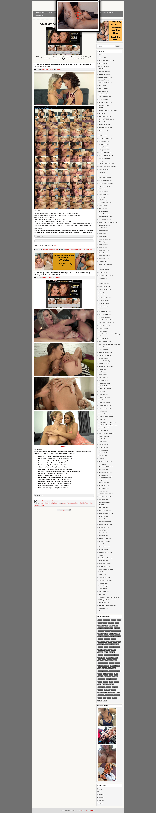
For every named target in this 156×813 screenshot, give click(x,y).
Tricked (100, 697)
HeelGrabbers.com (103, 303)
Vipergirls (100, 803)
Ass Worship (111, 622)
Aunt (117, 622)
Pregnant (100, 676)
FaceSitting (101, 644)
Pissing (111, 673)
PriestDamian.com (103, 482)
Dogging (113, 638)
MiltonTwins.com (103, 400)
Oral (91, 249)
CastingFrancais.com (104, 158)
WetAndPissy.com (103, 602)
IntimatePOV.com (103, 338)
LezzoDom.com (102, 374)
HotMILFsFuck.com (104, 317)
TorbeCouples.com (103, 572)
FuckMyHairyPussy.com (105, 264)
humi (117, 654)
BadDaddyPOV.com (104, 94)
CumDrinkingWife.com (104, 180)
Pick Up (105, 673)
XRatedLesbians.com (104, 611)
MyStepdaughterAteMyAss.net (107, 422)
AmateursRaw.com (103, 80)
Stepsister (101, 689)
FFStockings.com (103, 242)
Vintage (114, 697)
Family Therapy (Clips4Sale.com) (108, 222)
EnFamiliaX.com (103, 211)
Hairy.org (101, 292)
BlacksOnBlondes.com (105, 127)
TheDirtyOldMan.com (104, 563)
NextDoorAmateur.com (105, 439)
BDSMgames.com (103, 105)
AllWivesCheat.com (104, 71)
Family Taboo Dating (54, 12)
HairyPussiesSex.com (104, 297)
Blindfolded (101, 630)
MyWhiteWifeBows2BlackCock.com (108, 425)
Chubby (51, 503)
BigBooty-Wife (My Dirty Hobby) (107, 110)
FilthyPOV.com (102, 247)
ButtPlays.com (102, 136)
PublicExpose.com (103, 488)
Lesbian (72, 249)
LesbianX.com (102, 369)
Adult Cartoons (107, 620)
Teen (42, 505)
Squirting (111, 684)
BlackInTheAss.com (104, 124)
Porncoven (100, 794)
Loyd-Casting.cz (103, 377)
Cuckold (112, 636)
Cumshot (118, 636)
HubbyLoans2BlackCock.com (107, 320)
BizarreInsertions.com (104, 116)
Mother (104, 668)
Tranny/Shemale (109, 695)
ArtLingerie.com (103, 91)
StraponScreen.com (104, 544)
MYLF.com (101, 419)
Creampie (106, 636)
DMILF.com (101, 197)
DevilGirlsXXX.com (104, 186)
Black (111, 628)
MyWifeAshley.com (103, 428)
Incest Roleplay (102, 331)
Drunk (115, 641)
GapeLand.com (102, 272)
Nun (114, 668)
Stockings (37, 505)
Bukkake (107, 630)
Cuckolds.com (102, 175)
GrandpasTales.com (104, 286)
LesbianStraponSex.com (105, 366)
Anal (119, 620)
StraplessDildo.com (104, 519)
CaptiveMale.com (103, 141)
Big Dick (100, 628)
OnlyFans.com (102, 455)
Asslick (67, 249)
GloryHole (100, 652)
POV (116, 673)
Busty (47, 503)
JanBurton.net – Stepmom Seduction (109, 344)
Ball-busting (101, 625)
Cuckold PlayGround (41, 12)
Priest (106, 676)
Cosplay (100, 636)
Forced (107, 649)
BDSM (116, 625)
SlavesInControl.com (104, 510)
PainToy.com (102, 458)
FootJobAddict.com (104, 255)
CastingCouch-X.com (104, 152)
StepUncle (107, 689)
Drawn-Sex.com (103, 205)
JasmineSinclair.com (104, 347)
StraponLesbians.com (104, 538)
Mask (100, 665)
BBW (111, 625)
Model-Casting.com (104, 402)
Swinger (112, 692)
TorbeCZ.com (102, 574)
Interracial (109, 657)
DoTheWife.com (103, 200)
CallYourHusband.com (105, 138)
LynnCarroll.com (103, 380)
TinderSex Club (39, 15)
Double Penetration (102, 641)
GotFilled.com (102, 278)
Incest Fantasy (101, 657)
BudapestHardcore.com (105, 133)
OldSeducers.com (103, 450)
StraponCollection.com (105, 524)
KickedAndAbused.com (105, 352)
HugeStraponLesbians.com (106, 322)
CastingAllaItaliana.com (105, 147)
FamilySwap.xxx (103, 233)
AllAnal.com (101, 69)
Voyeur (100, 700)
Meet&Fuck (101, 391)
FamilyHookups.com (104, 225)
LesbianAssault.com (104, 358)
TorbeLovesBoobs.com (105, 580)
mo (119, 665)
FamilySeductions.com (105, 228)
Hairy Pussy (57, 503)
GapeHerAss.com (103, 269)
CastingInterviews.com (105, 161)
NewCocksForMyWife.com (106, 433)
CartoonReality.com (104, 144)
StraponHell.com (103, 535)
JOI (99, 660)
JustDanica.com (103, 349)
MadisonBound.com (104, 383)
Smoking (116, 681)
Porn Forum (100, 800)
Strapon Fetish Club (108, 12)
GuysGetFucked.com (104, 289)
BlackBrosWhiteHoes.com (106, 119)
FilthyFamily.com (103, 244)
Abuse (100, 620)
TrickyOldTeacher (103, 583)
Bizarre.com (101, 113)
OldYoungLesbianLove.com (50, 249)
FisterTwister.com (103, 250)
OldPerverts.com (103, 447)
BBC (107, 625)
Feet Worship (115, 644)
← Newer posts (62, 510)
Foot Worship (101, 649)
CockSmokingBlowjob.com (106, 163)
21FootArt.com (102, 55)
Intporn (99, 792)
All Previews (64, 446)
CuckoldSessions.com (104, 177)
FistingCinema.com (104, 253)
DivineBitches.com (103, 194)
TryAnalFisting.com (104, 586)
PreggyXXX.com (103, 480)
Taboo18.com (102, 555)
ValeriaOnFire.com (103, 591)
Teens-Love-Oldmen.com (105, 558)
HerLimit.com (102, 309)
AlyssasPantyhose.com (105, 77)
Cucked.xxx (101, 172)
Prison (111, 676)
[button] (64, 236)
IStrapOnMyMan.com (104, 341)
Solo (100, 684)
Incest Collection (103, 328)
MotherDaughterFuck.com (105, 416)
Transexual (117, 695)
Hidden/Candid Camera (109, 654)
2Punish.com (102, 57)
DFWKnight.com (103, 189)
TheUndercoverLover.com (105, 569)
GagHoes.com (102, 267)
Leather (109, 660)
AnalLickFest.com (103, 88)
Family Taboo (108, 644)
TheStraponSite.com (104, 566)
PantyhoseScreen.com (105, 461)
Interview (115, 657)
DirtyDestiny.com (103, 191)
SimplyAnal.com (103, 507)
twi (104, 697)
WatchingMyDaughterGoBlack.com (108, 597)
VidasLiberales (102, 594)
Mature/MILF (78, 249)
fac (119, 641)
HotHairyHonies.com (104, 314)
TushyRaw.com (102, 588)
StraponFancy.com (103, 530)
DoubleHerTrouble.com (105, 202)
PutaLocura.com (103, 491)
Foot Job (117, 646)
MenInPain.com (102, 394)
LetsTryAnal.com (103, 372)
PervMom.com (102, 464)
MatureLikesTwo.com (104, 388)
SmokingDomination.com (105, 513)
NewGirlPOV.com (103, 436)
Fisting (111, 646)
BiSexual (106, 628)
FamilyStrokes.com (104, 230)
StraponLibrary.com (104, 541)
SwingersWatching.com (105, 552)
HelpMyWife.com (103, 306)
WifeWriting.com (103, 608)
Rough (100, 681)
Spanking (105, 684)
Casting (106, 633)
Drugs (110, 641)
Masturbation (71, 503)
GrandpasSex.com (103, 283)
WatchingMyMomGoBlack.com (107, 600)
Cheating (112, 633)
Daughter (100, 638)
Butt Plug (118, 630)
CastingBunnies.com (104, 149)
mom (100, 668)
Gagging (113, 649)
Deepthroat (107, 638)
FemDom (100, 646)
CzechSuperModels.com (105, 183)
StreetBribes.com (103, 549)
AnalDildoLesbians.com (105, 82)
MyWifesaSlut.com (103, 430)
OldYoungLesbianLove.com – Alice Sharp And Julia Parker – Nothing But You (62, 65)
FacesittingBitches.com (105, 216)
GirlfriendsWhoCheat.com (105, 275)
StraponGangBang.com (105, 533)
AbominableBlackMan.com (106, 60)
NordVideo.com (102, 441)
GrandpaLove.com (103, 281)
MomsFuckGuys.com (104, 405)
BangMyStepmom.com (105, 102)
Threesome (101, 695)
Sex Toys (105, 681)
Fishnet (106, 646)
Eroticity (99, 789)
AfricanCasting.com (104, 66)
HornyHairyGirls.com (104, 311)
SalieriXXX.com (103, 499)
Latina (104, 660)
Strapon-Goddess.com (104, 521)
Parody (100, 673)
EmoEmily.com (102, 208)
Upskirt (109, 697)
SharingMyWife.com (104, 502)
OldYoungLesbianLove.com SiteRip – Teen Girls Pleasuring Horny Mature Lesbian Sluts (62, 273)
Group (106, 652)
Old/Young (86, 249)
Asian (100, 622)
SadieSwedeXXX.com (104, 496)
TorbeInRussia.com (104, 577)
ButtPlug (100, 633)
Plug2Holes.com (103, 469)
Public (116, 676)
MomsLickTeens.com (104, 408)
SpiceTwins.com (103, 516)
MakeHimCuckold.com (105, 386)
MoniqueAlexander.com (105, 414)
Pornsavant (100, 797)
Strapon (100, 692)
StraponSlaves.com (104, 547)
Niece (110, 668)
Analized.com (102, 85)
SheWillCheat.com (103, 505)
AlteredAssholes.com (104, 74)
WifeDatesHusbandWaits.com (107, 605)
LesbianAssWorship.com (105, 361)
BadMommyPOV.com (104, 96)
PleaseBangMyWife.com (105, 467)
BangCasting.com (103, 99)
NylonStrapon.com (103, 444)
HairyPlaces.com (103, 295)
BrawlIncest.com (103, 130)
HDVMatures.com (103, 300)
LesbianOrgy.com (103, 363)
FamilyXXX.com (103, 236)
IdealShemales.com (104, 325)
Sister (111, 681)
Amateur (113, 620)
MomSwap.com (102, 411)
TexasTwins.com (103, 560)
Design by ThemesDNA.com (88, 810)
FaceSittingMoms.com (104, 219)
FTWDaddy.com (103, 261)
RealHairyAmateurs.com (105, 493)
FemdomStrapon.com (104, 239)
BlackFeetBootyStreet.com (106, 122)
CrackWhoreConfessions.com (107, 166)
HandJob (100, 654)
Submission (106, 692)
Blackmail (117, 628)
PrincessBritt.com (103, 485)
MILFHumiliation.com (104, 397)
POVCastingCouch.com (105, 472)
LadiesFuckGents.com (104, 355)
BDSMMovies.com (103, 108)
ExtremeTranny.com (104, 214)
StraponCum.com (103, 527)
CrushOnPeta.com (103, 169)
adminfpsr (60, 69)
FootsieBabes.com (103, 258)
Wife (105, 700)
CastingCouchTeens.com (105, 155)
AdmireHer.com (102, 63)
